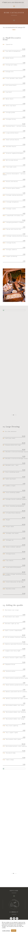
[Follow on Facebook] (11, 918)
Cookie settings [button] (6, 930)
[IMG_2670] (14, 769)
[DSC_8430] (14, 310)
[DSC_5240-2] (14, 301)
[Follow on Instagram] (14, 918)
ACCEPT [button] (13, 930)
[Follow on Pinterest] (17, 918)
